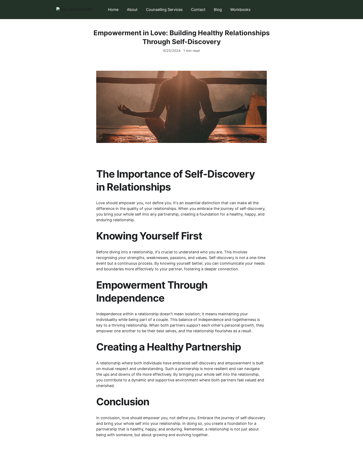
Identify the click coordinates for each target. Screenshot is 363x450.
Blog (218, 9)
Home (113, 9)
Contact (198, 9)
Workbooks (240, 9)
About (132, 9)
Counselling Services (164, 9)
